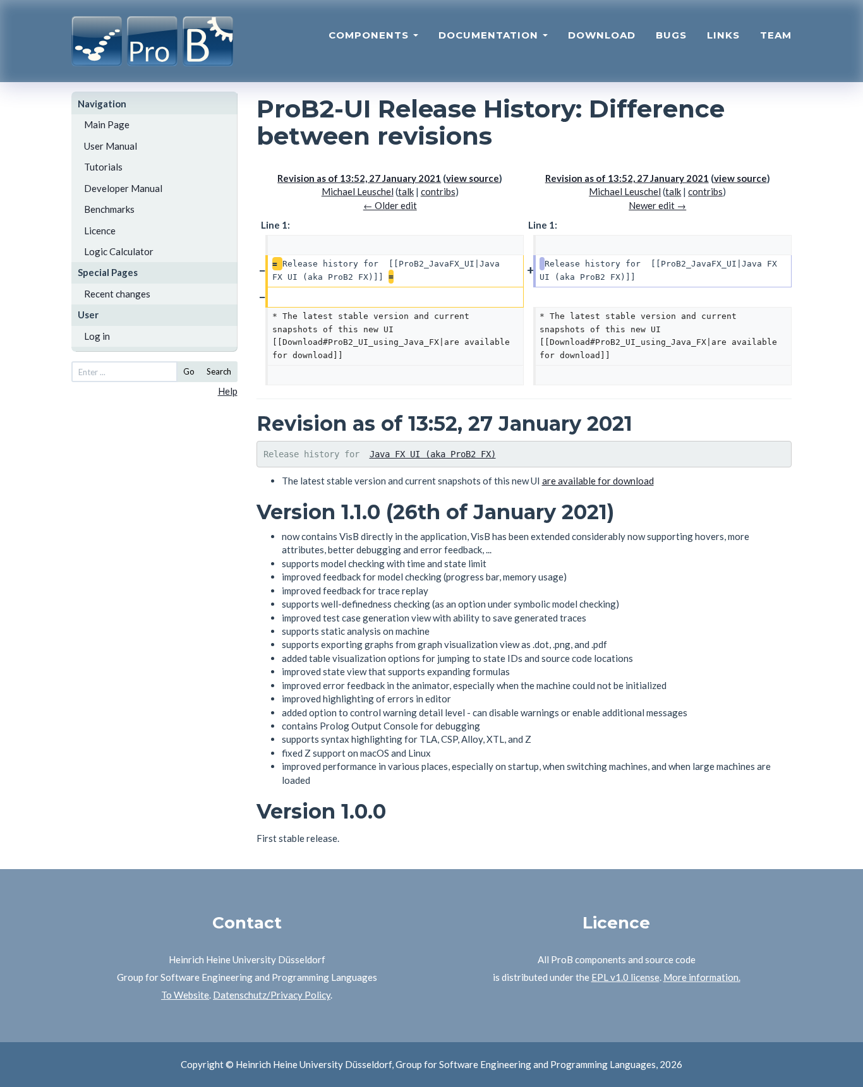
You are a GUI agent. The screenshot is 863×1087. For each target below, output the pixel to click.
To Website (185, 994)
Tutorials (103, 166)
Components (370, 35)
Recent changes (117, 293)
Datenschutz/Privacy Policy (271, 994)
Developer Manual (123, 188)
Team (776, 35)
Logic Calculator (119, 251)
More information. (701, 977)
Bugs (671, 35)
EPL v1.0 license (625, 977)
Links (723, 35)
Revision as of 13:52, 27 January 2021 (359, 178)
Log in (97, 336)
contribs (438, 191)
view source (472, 178)
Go (189, 371)
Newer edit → (657, 205)
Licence (100, 230)
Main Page (107, 124)
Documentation (489, 35)
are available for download (598, 480)
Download (602, 35)
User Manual (110, 146)
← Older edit (390, 205)
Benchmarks (109, 209)
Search (219, 371)
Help (228, 391)
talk (406, 191)
